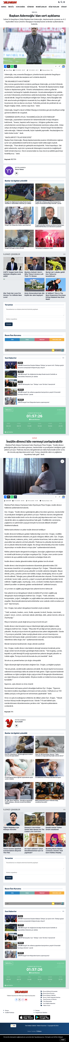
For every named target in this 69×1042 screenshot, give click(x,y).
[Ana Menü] (64, 2)
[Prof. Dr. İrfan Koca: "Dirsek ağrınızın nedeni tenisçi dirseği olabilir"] (19, 744)
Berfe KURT (8, 500)
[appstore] (27, 1017)
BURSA (3, 7)
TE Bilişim (39, 1031)
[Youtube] (26, 999)
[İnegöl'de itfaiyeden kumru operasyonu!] (19, 215)
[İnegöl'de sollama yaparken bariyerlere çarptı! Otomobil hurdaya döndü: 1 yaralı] (49, 192)
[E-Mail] (16, 173)
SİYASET (64, 7)
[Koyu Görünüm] (59, 2)
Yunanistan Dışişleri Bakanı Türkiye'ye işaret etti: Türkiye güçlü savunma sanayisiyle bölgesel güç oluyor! (41, 367)
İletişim (37, 1010)
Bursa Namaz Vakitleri (49, 995)
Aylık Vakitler (9, 432)
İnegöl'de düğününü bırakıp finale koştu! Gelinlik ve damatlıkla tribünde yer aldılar (37, 375)
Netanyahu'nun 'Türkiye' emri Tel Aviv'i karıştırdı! (36, 384)
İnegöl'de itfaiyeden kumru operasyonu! (18, 225)
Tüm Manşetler (47, 1001)
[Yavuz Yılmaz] (9, 171)
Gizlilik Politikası (9, 1012)
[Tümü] (63, 358)
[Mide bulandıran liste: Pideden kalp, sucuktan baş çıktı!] (49, 791)
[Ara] (61, 2)
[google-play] (43, 1017)
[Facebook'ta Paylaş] (5, 66)
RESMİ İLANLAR (41, 7)
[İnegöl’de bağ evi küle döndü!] (19, 238)
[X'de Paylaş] (8, 66)
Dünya (20, 362)
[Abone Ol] (63, 66)
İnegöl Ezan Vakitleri (41, 1012)
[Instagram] (22, 999)
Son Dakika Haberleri (49, 1003)
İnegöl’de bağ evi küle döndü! (14, 248)
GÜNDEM (30, 7)
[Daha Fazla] (15, 66)
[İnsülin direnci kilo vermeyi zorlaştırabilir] (34, 476)
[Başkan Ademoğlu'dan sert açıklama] (34, 45)
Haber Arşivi (46, 1005)
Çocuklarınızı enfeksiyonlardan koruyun (48, 777)
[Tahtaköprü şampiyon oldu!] (49, 238)
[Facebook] (16, 999)
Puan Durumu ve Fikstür (50, 999)
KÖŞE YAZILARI (54, 7)
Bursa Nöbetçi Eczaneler (50, 991)
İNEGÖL (11, 7)
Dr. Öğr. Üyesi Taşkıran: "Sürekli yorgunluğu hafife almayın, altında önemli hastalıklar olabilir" (18, 802)
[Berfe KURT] (9, 723)
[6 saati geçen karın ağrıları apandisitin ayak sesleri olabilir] (19, 767)
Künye (7, 1010)
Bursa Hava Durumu (48, 993)
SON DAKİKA (20, 7)
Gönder (8, 324)
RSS (14, 1025)
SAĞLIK (34, 438)
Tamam (62, 1039)
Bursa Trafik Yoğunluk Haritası (51, 997)
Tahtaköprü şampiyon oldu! (44, 248)
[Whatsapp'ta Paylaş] (12, 66)
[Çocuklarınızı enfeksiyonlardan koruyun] (49, 767)
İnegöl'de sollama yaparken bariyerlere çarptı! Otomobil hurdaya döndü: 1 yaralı (39, 393)
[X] (19, 999)
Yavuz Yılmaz (9, 70)
